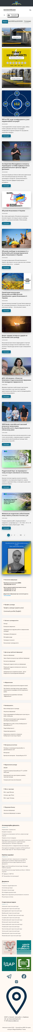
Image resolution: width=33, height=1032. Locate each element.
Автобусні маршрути (16, 78)
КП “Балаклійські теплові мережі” (10, 876)
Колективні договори (7, 888)
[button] (24, 535)
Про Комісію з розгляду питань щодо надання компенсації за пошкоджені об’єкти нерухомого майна (16, 690)
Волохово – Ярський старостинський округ (13, 915)
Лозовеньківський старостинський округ (12, 920)
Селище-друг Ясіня (9, 795)
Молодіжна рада (8, 637)
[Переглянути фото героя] (16, 560)
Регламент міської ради (8, 890)
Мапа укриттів (16, 37)
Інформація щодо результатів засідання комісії (16, 685)
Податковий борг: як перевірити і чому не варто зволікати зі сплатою (15, 472)
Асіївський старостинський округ (10, 906)
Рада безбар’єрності (9, 728)
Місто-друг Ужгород (9, 798)
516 (21, 535)
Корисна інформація (9, 655)
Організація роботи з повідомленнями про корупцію (15, 845)
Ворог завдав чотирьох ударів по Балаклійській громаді (14, 336)
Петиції (5, 623)
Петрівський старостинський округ (11, 926)
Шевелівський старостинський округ (11, 933)
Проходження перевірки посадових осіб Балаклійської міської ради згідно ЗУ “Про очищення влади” (16, 848)
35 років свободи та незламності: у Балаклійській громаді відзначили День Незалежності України (15, 253)
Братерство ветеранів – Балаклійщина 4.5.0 (15, 755)
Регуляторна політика (7, 897)
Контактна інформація (9, 661)
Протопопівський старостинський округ (12, 929)
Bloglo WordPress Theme (19, 1029)
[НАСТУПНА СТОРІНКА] (24, 535)
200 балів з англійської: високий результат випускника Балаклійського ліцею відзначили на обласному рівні (16, 427)
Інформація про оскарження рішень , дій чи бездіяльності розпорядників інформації (15, 672)
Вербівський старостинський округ (11, 913)
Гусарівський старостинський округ (11, 917)
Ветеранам (6, 752)
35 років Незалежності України (13, 211)
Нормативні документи (9, 731)
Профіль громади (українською (13, 608)
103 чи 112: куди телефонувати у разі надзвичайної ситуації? (15, 120)
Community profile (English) (12, 611)
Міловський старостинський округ (10, 922)
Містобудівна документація (9, 892)
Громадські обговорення (10, 634)
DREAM (5, 767)
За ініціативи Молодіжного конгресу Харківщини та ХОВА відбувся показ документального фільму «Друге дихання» (15, 166)
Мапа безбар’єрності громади (11, 708)
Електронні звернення (9, 626)
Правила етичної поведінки (9, 838)
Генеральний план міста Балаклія (12, 780)
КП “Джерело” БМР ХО (8, 874)
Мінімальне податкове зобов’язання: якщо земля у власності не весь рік (16, 514)
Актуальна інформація (9, 711)
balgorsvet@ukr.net (13, 1020)
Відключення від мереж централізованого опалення (15, 894)
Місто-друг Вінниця (9, 792)
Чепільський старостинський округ (11, 931)
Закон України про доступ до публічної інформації (16, 658)
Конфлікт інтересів (7, 832)
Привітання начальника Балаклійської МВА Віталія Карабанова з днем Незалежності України (14, 295)
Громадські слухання (9, 640)
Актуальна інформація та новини (12, 813)
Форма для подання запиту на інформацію (15, 664)
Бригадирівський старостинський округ (12, 911)
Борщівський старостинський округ (11, 908)
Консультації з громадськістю (11, 643)
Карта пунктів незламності (16, 57)
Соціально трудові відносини (9, 885)
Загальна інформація (9, 810)
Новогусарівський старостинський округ (12, 924)
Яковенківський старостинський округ (11, 935)
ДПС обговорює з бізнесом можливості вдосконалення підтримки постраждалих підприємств (16, 380)
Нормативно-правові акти (9, 829)
